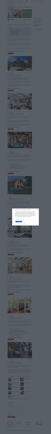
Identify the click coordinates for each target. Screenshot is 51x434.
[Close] (37, 210)
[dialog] (25, 217)
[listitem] (25, 219)
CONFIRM (18, 221)
